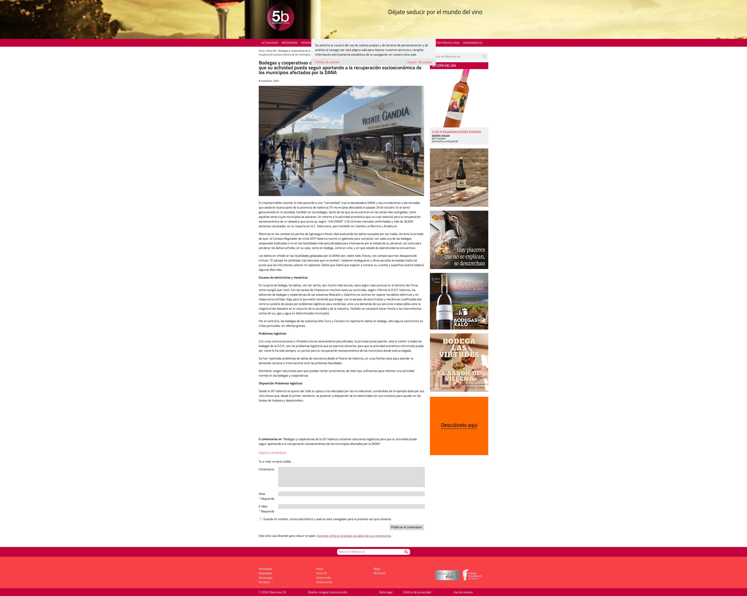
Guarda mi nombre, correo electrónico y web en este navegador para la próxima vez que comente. (327, 519)
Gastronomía (324, 582)
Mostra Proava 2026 (444, 42)
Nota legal (386, 592)
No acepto (425, 62)
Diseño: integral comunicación (327, 592)
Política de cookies (327, 62)
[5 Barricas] (281, 17)
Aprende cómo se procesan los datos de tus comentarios (354, 535)
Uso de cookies (463, 592)
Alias (262, 493)
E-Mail (263, 506)
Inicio (261, 51)
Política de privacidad (417, 592)
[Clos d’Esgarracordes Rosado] (459, 98)
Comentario (266, 469)
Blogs (377, 568)
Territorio (264, 582)
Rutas (319, 568)
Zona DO (271, 51)
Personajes (309, 42)
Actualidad (270, 42)
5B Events (380, 573)
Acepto (411, 62)
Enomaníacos (472, 42)
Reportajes (289, 42)
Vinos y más (323, 577)
